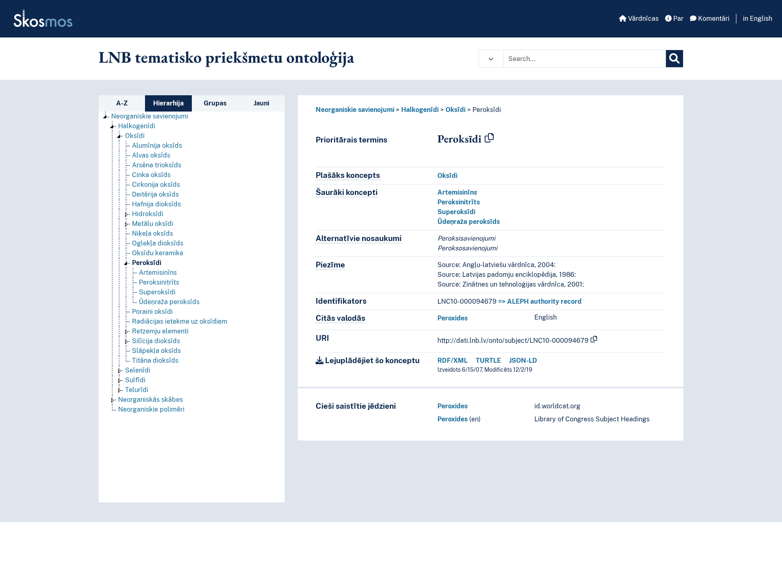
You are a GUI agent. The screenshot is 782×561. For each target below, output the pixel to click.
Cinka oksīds (151, 175)
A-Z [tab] (122, 103)
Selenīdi (137, 370)
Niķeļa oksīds (152, 233)
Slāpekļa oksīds (156, 351)
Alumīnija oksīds (157, 145)
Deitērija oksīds (155, 194)
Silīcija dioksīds (156, 341)
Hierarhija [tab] (168, 103)
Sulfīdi (135, 380)
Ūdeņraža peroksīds (169, 302)
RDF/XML (452, 360)
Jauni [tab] (261, 103)
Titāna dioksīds (155, 360)
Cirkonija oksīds (156, 184)
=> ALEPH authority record (540, 301)
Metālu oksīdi (152, 224)
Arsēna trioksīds (156, 165)
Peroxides (452, 318)
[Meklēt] (674, 59)
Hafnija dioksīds (156, 204)
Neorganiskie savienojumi (149, 116)
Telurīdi (136, 390)
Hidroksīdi (147, 214)
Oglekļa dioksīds (157, 243)
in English (757, 18)
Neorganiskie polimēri (151, 409)
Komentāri (712, 18)
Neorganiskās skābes (150, 399)
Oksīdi (135, 136)
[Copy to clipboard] (489, 138)
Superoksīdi (157, 292)
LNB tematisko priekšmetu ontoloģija (226, 57)
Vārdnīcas (642, 18)
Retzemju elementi (160, 331)
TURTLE (488, 360)
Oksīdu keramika (157, 253)
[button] (491, 59)
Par (677, 18)
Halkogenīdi (136, 126)
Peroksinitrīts (159, 282)
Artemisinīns (158, 272)
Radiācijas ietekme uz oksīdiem (179, 321)
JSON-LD (523, 360)
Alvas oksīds (151, 155)
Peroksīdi (146, 263)
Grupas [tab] (215, 103)
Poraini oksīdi (152, 312)
